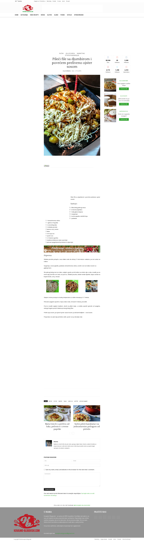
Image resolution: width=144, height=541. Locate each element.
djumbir (60, 401)
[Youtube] (124, 15)
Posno (62, 15)
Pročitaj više (124, 88)
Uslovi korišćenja (126, 539)
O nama (59, 1)
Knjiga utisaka (104, 539)
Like (108, 56)
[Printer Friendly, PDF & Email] (46, 166)
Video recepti (34, 15)
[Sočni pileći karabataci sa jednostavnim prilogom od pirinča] (86, 413)
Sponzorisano (79, 15)
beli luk (50, 401)
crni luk (55, 401)
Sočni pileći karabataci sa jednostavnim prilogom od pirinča (87, 426)
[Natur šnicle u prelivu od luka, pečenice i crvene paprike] (57, 413)
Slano (56, 15)
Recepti (68, 1)
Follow (117, 56)
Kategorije (24, 15)
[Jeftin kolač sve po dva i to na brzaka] (110, 100)
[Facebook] (110, 15)
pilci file (76, 401)
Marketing (49, 1)
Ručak (43, 15)
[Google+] (113, 15)
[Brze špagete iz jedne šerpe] (110, 85)
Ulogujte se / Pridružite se (39, 1)
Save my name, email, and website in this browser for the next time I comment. (70, 470)
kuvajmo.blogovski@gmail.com (64, 533)
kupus (65, 401)
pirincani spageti (83, 401)
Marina (69, 71)
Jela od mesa (70, 53)
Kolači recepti (123, 96)
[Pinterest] (119, 15)
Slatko (49, 15)
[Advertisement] (72, 8)
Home (16, 15)
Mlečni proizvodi (124, 111)
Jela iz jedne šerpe (77, 420)
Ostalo (69, 15)
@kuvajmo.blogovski (82, 505)
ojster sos (70, 401)
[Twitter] (122, 15)
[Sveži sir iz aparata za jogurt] (110, 115)
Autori (63, 1)
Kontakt (54, 1)
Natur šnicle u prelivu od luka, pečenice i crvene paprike (57, 426)
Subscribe (126, 66)
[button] (128, 15)
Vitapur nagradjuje (72, 55)
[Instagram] (116, 15)
